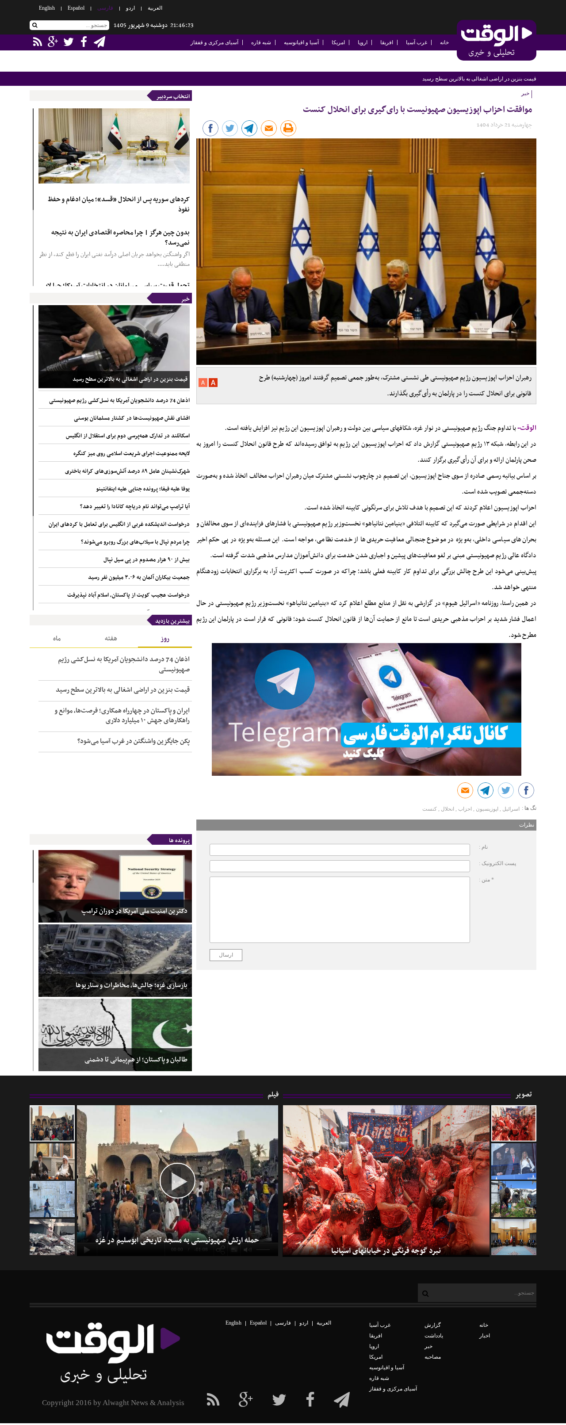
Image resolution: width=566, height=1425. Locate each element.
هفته (111, 638)
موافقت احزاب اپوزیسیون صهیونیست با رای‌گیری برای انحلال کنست (417, 110)
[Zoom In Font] (212, 385)
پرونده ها (179, 841)
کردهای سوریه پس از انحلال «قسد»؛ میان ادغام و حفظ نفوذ (119, 205)
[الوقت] (496, 41)
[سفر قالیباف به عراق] (513, 1237)
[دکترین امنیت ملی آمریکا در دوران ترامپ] (115, 886)
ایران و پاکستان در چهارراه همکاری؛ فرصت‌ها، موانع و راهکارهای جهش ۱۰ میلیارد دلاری (122, 716)
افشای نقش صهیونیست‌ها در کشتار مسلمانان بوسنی (132, 418)
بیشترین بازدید (172, 621)
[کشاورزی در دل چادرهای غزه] (513, 1199)
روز (165, 638)
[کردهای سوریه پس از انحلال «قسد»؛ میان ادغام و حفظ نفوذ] (114, 146)
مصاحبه (432, 1357)
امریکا (338, 42)
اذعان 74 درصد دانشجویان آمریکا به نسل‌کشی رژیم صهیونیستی (467, 79)
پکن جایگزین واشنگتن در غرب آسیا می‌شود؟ (133, 741)
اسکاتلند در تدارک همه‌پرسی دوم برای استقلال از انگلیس (128, 436)
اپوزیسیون (487, 809)
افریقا (386, 42)
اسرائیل (511, 809)
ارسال (226, 955)
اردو (130, 8)
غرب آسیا (416, 42)
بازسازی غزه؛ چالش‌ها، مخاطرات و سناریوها (131, 986)
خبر (185, 299)
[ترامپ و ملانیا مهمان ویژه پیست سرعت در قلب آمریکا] (513, 1161)
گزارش (432, 1325)
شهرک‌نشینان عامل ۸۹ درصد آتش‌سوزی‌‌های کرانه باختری (127, 471)
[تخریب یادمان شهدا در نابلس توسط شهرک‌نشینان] (52, 1199)
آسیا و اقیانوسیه (301, 42)
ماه (57, 638)
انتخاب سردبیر (173, 97)
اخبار (484, 1336)
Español (76, 8)
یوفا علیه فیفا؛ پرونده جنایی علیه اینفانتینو (143, 489)
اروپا (362, 42)
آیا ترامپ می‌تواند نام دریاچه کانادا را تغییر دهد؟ (135, 507)
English (47, 8)
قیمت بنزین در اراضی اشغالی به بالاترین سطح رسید (130, 379)
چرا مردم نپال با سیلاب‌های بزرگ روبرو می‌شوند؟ (135, 542)
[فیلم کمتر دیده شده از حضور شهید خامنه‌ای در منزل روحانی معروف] (52, 1161)
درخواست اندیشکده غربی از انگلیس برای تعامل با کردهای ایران (119, 524)
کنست (429, 809)
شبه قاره (261, 42)
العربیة (155, 8)
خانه (444, 42)
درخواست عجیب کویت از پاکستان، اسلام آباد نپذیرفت (128, 595)
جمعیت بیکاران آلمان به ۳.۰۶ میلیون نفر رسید (139, 577)
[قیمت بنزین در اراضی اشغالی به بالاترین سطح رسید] (114, 346)
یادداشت (433, 1336)
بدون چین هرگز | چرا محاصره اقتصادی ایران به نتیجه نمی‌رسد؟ (120, 238)
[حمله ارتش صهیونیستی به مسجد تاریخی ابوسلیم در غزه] (52, 1123)
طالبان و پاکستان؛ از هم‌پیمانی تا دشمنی (135, 1060)
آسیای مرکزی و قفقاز (214, 42)
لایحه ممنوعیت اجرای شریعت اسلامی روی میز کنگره (131, 454)
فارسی (105, 8)
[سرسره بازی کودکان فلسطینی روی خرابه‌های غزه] (52, 1237)
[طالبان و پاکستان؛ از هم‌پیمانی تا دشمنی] (115, 1035)
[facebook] (342, 1400)
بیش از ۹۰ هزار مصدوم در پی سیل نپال (146, 560)
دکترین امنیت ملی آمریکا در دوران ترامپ (134, 911)
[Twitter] (279, 1400)
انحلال (447, 809)
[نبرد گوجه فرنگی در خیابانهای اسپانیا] (513, 1123)
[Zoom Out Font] (203, 385)
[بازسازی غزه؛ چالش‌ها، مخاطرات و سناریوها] (115, 960)
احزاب (465, 809)
